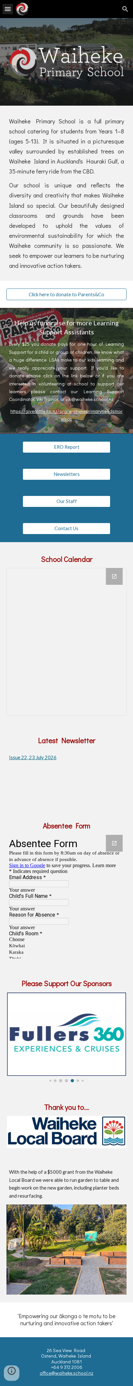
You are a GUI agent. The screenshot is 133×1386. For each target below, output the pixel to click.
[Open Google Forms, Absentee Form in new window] (114, 843)
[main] (66, 193)
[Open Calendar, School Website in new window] (114, 576)
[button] (7, 9)
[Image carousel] (66, 1037)
